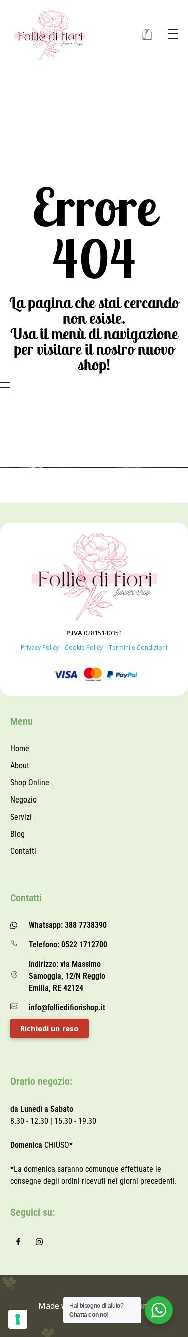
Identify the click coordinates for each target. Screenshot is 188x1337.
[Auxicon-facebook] (18, 1242)
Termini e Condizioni (138, 647)
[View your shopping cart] (147, 35)
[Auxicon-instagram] (39, 1242)
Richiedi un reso (49, 1028)
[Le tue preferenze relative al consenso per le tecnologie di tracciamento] (17, 1319)
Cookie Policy (84, 647)
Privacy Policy (40, 647)
